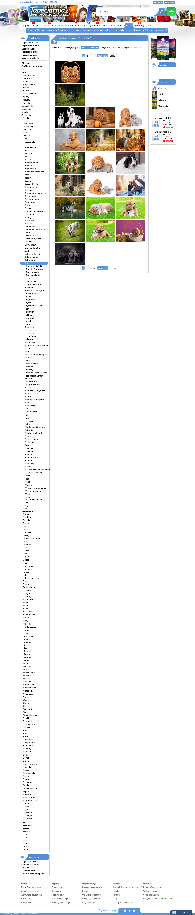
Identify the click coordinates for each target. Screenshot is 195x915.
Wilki (25, 822)
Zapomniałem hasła (30, 891)
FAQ (115, 898)
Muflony (27, 675)
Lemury (26, 639)
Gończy (28, 296)
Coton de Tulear (32, 254)
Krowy (26, 630)
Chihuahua (30, 235)
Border (28, 208)
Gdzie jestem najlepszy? (156, 30)
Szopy (26, 779)
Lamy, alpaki (29, 636)
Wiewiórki (27, 819)
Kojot (25, 605)
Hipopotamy (29, 566)
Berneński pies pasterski (36, 193)
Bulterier (29, 223)
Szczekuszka (29, 773)
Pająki (26, 718)
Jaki (25, 575)
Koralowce (28, 611)
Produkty (25, 100)
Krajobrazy (26, 78)
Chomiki (27, 532)
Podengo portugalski (34, 399)
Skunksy (27, 748)
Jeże (25, 581)
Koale (25, 602)
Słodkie (26, 118)
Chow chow (30, 245)
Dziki (25, 541)
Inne (23, 72)
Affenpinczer (31, 147)
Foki (25, 547)
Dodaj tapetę (57, 887)
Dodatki (150, 25)
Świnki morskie (30, 764)
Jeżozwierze (29, 587)
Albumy (87, 25)
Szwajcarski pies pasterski (37, 469)
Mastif (27, 348)
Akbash (28, 153)
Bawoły (26, 520)
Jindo (27, 324)
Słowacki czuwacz (33, 472)
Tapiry (26, 791)
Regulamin (117, 891)
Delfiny (26, 535)
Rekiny (26, 736)
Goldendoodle (31, 293)
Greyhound (30, 299)
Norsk (27, 360)
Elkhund (28, 278)
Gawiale (27, 557)
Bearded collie (31, 184)
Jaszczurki (28, 129)
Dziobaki (27, 544)
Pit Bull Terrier (31, 393)
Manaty (26, 654)
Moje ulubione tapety (61, 898)
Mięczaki (27, 666)
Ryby (25, 508)
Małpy (26, 660)
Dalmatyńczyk (31, 257)
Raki (25, 730)
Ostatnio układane (30, 864)
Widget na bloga (150, 891)
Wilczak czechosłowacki (36, 488)
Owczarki (29, 366)
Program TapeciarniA (152, 887)
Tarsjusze (27, 794)
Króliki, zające (29, 627)
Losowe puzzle (28, 49)
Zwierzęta (26, 115)
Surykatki (27, 751)
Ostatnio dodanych (90, 48)
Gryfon (28, 302)
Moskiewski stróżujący (35, 354)
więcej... (170, 110)
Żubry (26, 840)
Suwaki (26, 758)
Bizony (26, 523)
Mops (27, 351)
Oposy (26, 703)
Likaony (26, 645)
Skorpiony (28, 745)
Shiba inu (29, 451)
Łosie (25, 849)
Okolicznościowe (29, 93)
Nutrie (26, 697)
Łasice (26, 846)
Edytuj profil (26, 902)
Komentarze (75, 25)
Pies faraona (31, 381)
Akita (27, 156)
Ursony (26, 803)
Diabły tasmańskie (32, 538)
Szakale (27, 770)
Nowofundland (31, 363)
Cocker (28, 251)
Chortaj (28, 242)
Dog (26, 263)
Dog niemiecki (33, 275)
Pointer (28, 402)
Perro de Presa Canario (36, 373)
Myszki (26, 678)
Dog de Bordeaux (34, 269)
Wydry (26, 828)
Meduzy (27, 663)
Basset (28, 178)
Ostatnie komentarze (91, 895)
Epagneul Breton (33, 284)
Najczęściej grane (30, 52)
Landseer (29, 330)
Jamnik (28, 321)
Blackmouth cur (32, 199)
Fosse (26, 550)
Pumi (27, 418)
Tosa (27, 479)
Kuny (25, 633)
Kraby (26, 617)
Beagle (28, 181)
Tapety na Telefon (49, 25)
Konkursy (139, 25)
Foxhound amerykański (36, 290)
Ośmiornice (28, 709)
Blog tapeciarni (88, 902)
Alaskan (28, 159)
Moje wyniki (119, 30)
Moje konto (118, 25)
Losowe (113, 56)
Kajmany (27, 590)
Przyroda (25, 103)
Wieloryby (27, 815)
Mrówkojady (29, 672)
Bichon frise (30, 196)
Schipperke (30, 442)
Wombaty (27, 825)
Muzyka (25, 90)
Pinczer (28, 387)
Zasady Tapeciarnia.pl (122, 902)
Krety (25, 620)
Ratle (25, 733)
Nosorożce (28, 694)
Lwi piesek (30, 339)
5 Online (163, 82)
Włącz (185, 912)
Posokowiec (30, 405)
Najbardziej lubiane (132, 48)
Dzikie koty (28, 126)
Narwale (27, 681)
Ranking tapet (58, 895)
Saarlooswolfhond (33, 433)
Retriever (29, 424)
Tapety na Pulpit (30, 25)
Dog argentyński (34, 266)
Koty (25, 132)
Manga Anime (28, 84)
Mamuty (27, 651)
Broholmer (30, 214)
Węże (25, 809)
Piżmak (26, 727)
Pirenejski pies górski (35, 390)
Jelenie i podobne (31, 578)
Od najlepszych (71, 48)
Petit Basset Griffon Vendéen (34, 377)
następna (102, 55)
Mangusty (27, 657)
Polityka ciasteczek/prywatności (157, 898)
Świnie (26, 761)
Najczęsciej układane (111, 48)
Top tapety (56, 891)
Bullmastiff (29, 220)
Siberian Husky (32, 457)
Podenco (29, 396)
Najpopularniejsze (30, 55)
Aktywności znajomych (31, 895)
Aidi (26, 150)
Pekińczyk (29, 369)
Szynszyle (28, 782)
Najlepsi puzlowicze (46, 30)
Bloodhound (30, 202)
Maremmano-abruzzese (36, 345)
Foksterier (29, 287)
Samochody (27, 106)
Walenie (27, 806)
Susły (25, 755)
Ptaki (25, 502)
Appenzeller (30, 168)
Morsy (26, 669)
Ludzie (24, 81)
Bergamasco (31, 187)
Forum (97, 25)
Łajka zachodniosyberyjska (35, 498)
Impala (26, 572)
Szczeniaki (30, 142)
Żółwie (26, 837)
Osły (25, 712)
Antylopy (27, 517)
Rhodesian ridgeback (35, 427)
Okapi (26, 700)
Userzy (106, 25)
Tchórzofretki (29, 797)
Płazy (25, 505)
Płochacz (29, 421)
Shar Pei (29, 448)
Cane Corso (30, 226)
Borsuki (26, 529)
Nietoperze (28, 691)
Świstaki (27, 767)
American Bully (32, 162)
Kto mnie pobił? (135, 30)
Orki (25, 706)
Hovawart (29, 318)
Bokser (28, 205)
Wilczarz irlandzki (33, 491)
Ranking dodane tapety (62, 902)
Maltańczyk (30, 342)
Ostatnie (163, 65)
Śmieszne (26, 109)
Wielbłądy (27, 812)
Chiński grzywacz (33, 238)
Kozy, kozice (29, 614)
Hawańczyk (30, 312)
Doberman (30, 260)
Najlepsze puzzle (29, 42)
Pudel (27, 408)
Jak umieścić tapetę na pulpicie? (127, 887)
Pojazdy (25, 97)
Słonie (26, 785)
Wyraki (26, 831)
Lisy (25, 648)
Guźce (26, 560)
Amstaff (28, 165)
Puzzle (129, 25)
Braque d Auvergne (34, 211)
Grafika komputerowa (31, 66)
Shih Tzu (29, 454)
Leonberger (30, 333)
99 (97, 23)
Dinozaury (28, 123)
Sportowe (26, 112)
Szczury (27, 776)
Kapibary (27, 596)
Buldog (28, 217)
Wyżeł (27, 494)
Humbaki (27, 569)
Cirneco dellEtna (32, 248)
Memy (64, 25)
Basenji (28, 174)
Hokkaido (29, 315)
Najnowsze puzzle (30, 45)
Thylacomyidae (30, 800)
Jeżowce (27, 584)
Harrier (28, 309)
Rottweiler (29, 430)
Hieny (25, 563)
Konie (25, 608)
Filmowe (25, 63)
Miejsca (25, 87)
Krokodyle (28, 624)
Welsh (27, 482)
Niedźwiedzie (29, 684)
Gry (23, 69)
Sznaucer (29, 463)
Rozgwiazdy (29, 742)
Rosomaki (28, 739)
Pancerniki (28, 721)
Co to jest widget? (151, 895)
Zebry (26, 834)
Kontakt (116, 895)
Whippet (28, 485)
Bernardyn (30, 190)
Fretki (25, 553)
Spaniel (28, 460)
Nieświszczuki (29, 688)
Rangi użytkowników (91, 898)
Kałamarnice (29, 599)
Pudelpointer (31, 412)
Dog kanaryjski (33, 272)
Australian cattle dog (34, 171)
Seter (27, 445)
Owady (26, 136)
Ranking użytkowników (92, 887)
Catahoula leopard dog (36, 229)
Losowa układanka (30, 58)
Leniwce (27, 642)
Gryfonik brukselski (34, 305)
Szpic (27, 466)
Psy (25, 139)
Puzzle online (35, 38)
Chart (27, 232)
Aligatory (27, 514)
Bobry (26, 526)
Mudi (27, 357)
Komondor (30, 327)
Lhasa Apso (30, 336)
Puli (26, 415)
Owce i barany (30, 715)
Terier (27, 475)
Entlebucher (30, 281)
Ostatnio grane (64, 30)
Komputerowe (28, 75)
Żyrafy (26, 843)
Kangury (27, 593)
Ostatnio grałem (103, 30)
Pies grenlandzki (32, 384)
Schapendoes (31, 439)
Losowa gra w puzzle (83, 30)
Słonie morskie (30, 788)
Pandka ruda (29, 724)
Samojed (29, 436)
